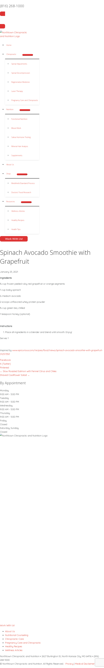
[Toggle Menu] (27, 55)
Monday (4, 390)
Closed (3, 424)
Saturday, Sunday (9, 428)
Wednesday (6, 405)
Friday (3, 420)
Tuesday (4, 398)
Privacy (69, 663)
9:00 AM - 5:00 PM (9, 394)
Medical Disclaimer (85, 663)
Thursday (5, 413)
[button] (17, 54)
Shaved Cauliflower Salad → (15, 375)
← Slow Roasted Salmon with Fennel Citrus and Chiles (28, 371)
